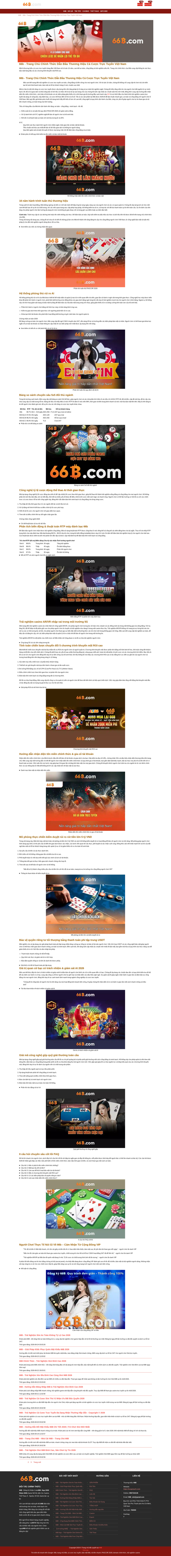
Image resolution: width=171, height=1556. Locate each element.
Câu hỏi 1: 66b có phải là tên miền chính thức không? (39, 1165)
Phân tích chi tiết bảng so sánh (31, 423)
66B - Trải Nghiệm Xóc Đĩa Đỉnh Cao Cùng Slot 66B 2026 (45, 1375)
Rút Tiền (92, 1486)
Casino (92, 1513)
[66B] (32, 4)
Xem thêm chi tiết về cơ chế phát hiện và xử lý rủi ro (39, 328)
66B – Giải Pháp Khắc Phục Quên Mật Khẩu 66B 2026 (44, 1349)
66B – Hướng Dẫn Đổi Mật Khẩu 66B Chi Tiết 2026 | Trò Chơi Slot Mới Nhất (54, 1427)
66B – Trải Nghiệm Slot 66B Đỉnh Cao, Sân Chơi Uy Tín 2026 (47, 1450)
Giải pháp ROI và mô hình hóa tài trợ (34, 687)
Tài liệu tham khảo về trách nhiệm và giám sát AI (38, 988)
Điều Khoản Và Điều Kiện (98, 1525)
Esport (91, 1517)
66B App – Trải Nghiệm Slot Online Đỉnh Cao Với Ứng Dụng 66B (70, 1532)
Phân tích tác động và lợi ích (31, 1087)
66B (108, 94)
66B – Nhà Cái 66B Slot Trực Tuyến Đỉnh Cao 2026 (70, 1525)
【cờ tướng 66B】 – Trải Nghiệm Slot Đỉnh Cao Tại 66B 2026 (70, 1529)
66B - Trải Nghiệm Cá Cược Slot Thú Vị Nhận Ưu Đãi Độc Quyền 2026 (51, 1398)
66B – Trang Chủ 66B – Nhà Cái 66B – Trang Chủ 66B (44, 1438)
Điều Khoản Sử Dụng (97, 1502)
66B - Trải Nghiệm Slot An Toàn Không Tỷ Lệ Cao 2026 (44, 1335)
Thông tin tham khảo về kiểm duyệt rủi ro (35, 873)
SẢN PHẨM (93, 1482)
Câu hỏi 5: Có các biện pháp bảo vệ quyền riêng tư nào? (41, 1175)
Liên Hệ (92, 1494)
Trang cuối (37, 1462)
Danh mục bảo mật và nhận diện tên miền (35, 770)
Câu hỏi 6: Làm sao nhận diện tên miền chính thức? (39, 1178)
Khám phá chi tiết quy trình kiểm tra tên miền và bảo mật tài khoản (44, 134)
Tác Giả (92, 1498)
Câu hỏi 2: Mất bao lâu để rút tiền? (33, 1168)
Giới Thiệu (93, 1529)
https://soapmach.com (131, 1489)
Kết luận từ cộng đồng (28, 1268)
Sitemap (85, 1550)
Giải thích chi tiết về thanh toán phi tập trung (36, 965)
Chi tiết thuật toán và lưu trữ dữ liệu (33, 523)
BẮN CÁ (92, 1521)
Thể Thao (92, 1532)
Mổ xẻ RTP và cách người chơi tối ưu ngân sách (38, 555)
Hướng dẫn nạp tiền (96, 1509)
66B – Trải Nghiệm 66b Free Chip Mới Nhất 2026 (70, 1536)
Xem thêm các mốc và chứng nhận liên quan (36, 227)
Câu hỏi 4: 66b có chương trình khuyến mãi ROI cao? (39, 1173)
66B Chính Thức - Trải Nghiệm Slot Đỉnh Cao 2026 (42, 1361)
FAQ (91, 1490)
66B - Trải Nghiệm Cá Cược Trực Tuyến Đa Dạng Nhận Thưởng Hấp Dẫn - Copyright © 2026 (62, 1413)
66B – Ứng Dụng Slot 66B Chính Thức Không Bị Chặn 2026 (70, 1521)
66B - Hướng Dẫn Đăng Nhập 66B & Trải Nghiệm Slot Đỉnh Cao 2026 (51, 1387)
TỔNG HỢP (93, 1505)
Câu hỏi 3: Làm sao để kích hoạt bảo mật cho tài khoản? (40, 1170)
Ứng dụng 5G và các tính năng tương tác (35, 642)
